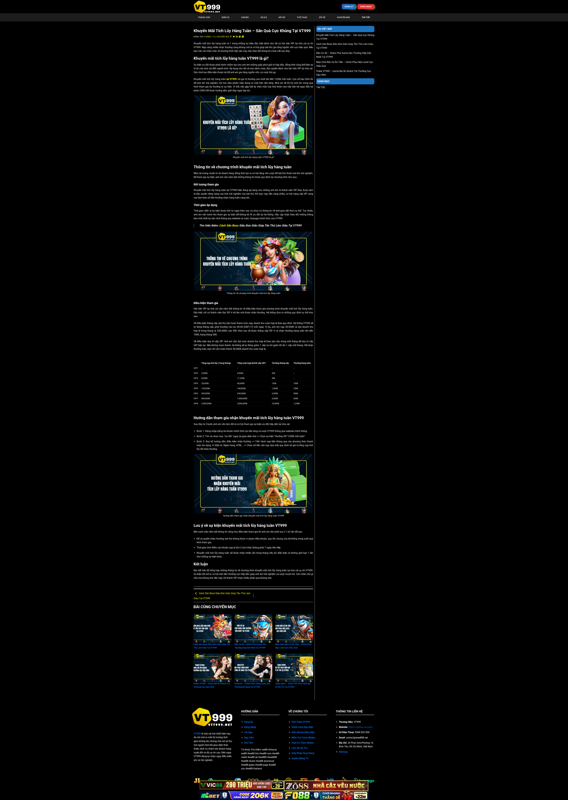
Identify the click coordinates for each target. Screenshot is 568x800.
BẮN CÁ (225, 17)
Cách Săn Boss (228, 225)
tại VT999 (231, 79)
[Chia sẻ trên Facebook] (231, 37)
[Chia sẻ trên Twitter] (234, 37)
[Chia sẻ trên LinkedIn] (243, 37)
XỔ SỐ (322, 17)
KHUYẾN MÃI (343, 17)
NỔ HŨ (282, 17)
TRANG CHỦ (204, 17)
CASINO (245, 17)
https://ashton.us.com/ (361, 727)
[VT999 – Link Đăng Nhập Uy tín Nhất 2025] (208, 6)
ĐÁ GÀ (264, 17)
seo (227, 37)
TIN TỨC (366, 17)
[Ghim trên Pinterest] (240, 37)
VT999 (197, 733)
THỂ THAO (302, 17)
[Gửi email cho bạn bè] (237, 37)
